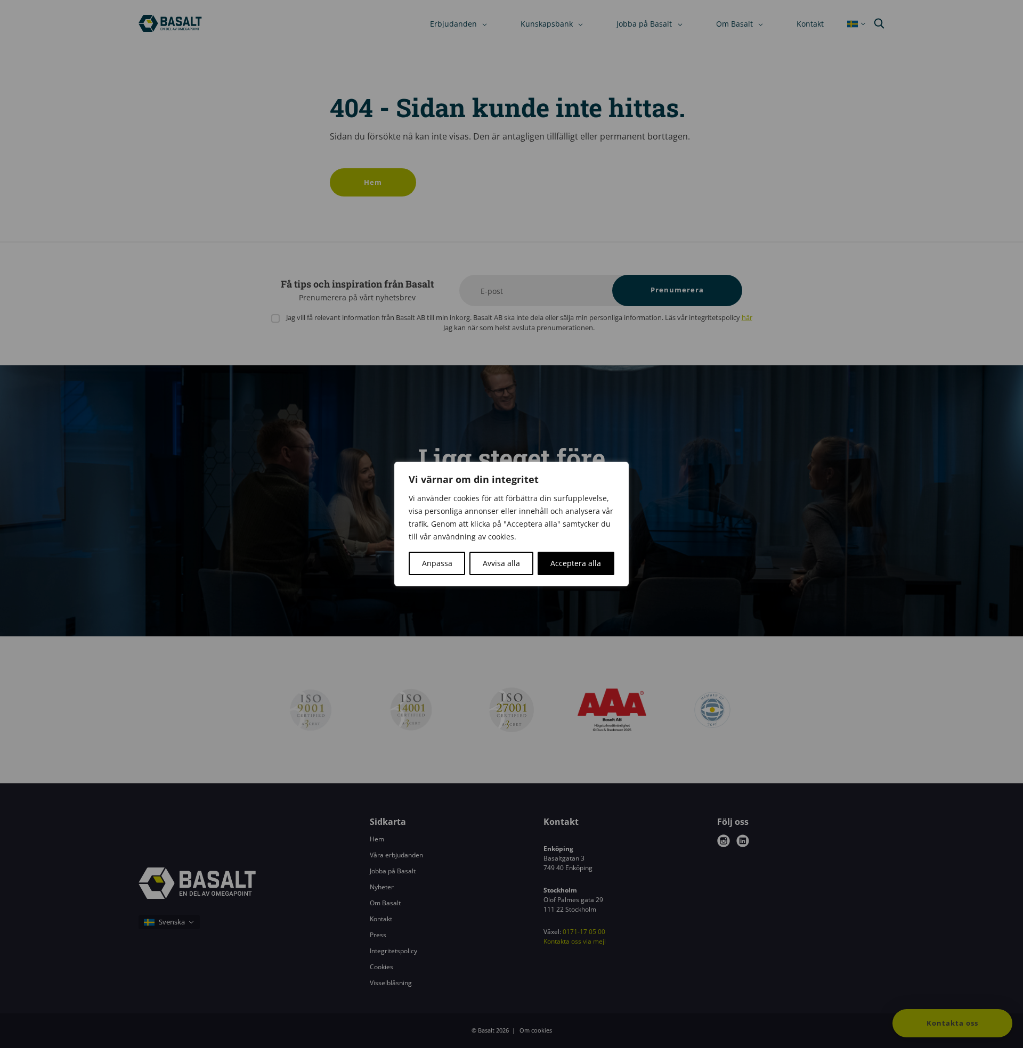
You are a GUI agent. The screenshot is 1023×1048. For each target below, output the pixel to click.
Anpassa (437, 563)
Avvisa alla (501, 563)
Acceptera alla (575, 563)
